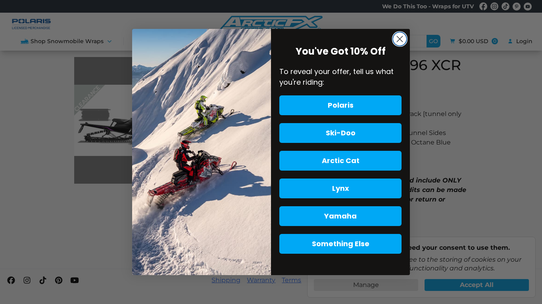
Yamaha (340, 216)
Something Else (340, 244)
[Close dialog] (400, 39)
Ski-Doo (341, 133)
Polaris (341, 105)
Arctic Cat (340, 160)
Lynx (340, 188)
